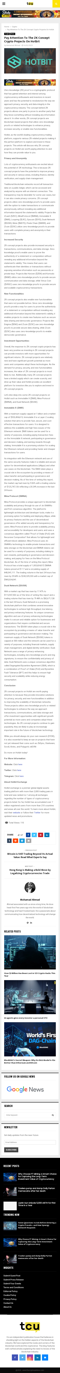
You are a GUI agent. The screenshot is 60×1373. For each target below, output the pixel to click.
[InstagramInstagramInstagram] (30, 1357)
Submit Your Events (12, 1283)
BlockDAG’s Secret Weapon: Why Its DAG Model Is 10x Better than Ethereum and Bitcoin (29, 1061)
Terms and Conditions (13, 1287)
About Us (7, 1307)
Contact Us (8, 1303)
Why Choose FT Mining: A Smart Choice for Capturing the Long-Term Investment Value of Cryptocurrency (37, 1176)
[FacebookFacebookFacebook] (15, 1357)
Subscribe (11, 1150)
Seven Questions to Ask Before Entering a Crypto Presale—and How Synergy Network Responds (37, 1225)
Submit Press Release (13, 1280)
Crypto (7, 34)
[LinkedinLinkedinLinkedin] (37, 1357)
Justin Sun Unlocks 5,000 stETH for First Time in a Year (37, 1204)
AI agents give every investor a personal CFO (25, 1018)
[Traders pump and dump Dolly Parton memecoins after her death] (10, 1191)
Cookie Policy (9, 1295)
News (13, 34)
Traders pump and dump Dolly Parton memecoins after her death (36, 1189)
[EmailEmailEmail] (45, 1357)
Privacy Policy (9, 1299)
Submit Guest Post (11, 1276)
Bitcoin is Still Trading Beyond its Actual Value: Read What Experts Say (30, 855)
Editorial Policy (10, 1291)
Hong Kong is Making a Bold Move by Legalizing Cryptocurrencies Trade (30, 871)
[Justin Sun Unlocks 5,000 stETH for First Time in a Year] (10, 1206)
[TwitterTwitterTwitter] (22, 1357)
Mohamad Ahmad (13, 45)
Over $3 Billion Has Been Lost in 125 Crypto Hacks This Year (29, 975)
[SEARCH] (53, 1115)
